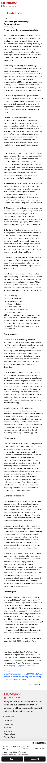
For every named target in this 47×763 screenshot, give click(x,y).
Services (8, 720)
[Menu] (43, 4)
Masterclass (9, 734)
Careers (8, 731)
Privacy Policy (10, 737)
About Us (8, 724)
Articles (7, 727)
